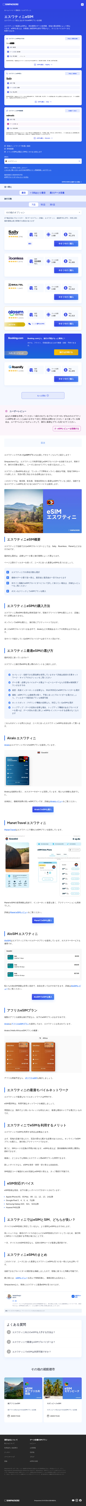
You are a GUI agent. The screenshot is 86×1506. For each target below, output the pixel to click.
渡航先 (18, 10)
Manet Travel (10, 829)
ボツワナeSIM (31, 1078)
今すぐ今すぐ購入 (66, 243)
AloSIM (7, 940)
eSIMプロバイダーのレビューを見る (16, 177)
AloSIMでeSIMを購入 (43, 997)
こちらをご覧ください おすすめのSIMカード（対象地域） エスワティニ (27, 170)
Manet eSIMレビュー (19, 912)
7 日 (33, 204)
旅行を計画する (66, 352)
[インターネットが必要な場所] (79, 161)
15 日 (43, 204)
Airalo (6, 745)
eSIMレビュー (22, 1278)
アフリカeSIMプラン (20, 1024)
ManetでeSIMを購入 (43, 920)
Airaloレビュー (56, 801)
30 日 (52, 204)
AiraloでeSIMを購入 (43, 809)
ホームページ (9, 10)
